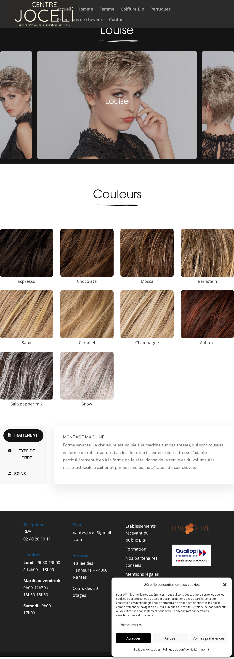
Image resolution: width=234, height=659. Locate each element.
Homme (85, 9)
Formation (135, 549)
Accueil (64, 9)
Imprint (204, 649)
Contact (117, 20)
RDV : (28, 531)
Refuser (170, 638)
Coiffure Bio (132, 9)
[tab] (23, 435)
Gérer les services (129, 625)
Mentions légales (142, 574)
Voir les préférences (209, 638)
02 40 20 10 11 (37, 539)
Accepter (133, 638)
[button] (225, 584)
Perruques (160, 9)
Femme (106, 9)
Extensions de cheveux (80, 20)
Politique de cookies (147, 649)
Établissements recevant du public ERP (140, 533)
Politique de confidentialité (180, 649)
